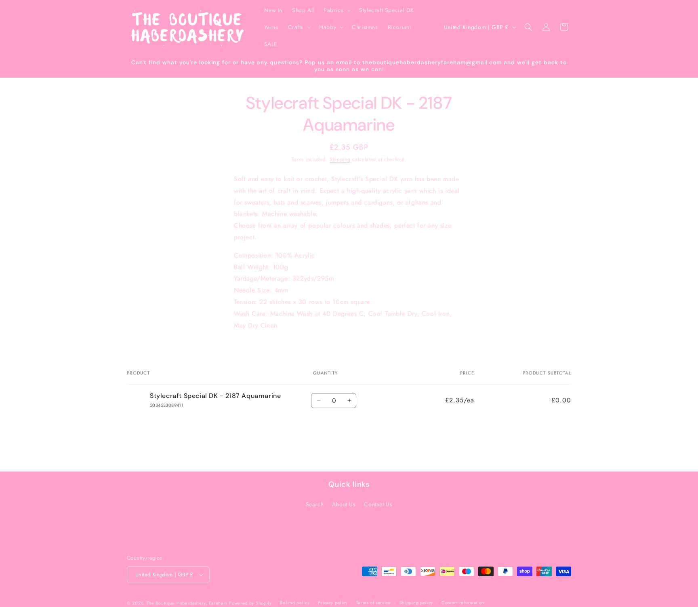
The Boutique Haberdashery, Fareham (187, 603)
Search (315, 504)
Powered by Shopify (250, 603)
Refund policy (294, 602)
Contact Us (378, 504)
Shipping (340, 159)
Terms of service (373, 602)
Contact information (463, 602)
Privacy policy (333, 602)
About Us (344, 504)
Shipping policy (416, 602)
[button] (336, 10)
